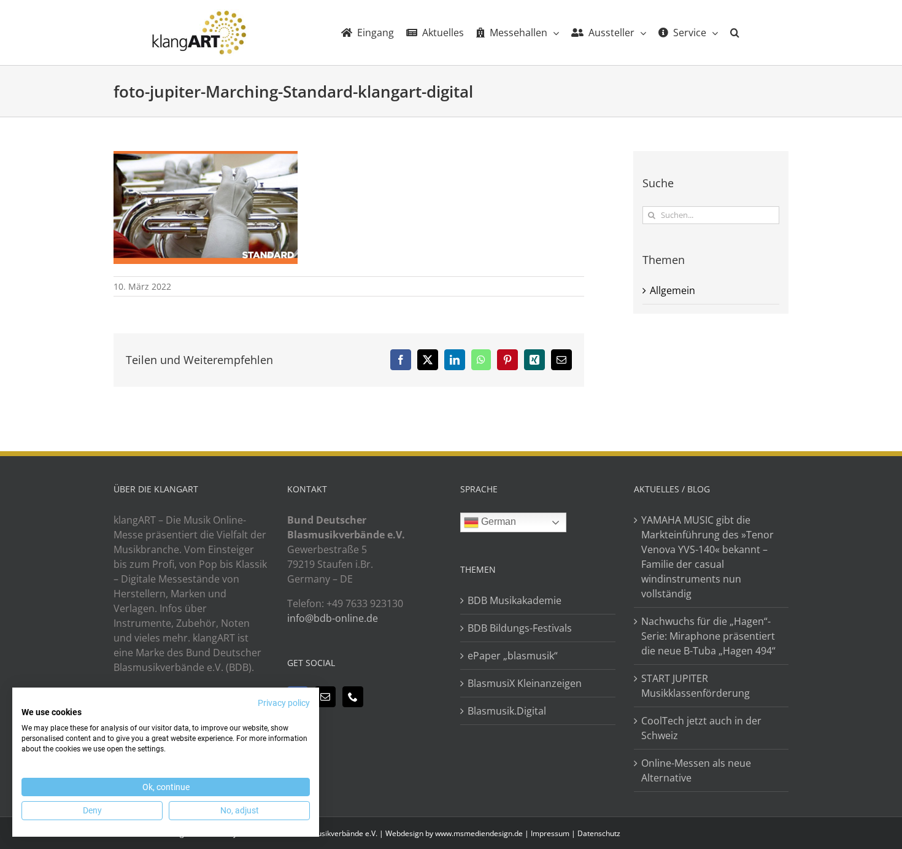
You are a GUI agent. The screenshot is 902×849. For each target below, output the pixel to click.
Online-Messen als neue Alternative (696, 770)
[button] (734, 32)
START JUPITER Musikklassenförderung (695, 686)
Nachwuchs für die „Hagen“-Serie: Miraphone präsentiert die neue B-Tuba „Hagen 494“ (708, 635)
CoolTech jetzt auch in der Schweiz (701, 728)
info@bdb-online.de (332, 618)
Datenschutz (598, 833)
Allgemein (672, 290)
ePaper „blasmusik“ (513, 655)
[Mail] (325, 696)
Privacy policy (284, 703)
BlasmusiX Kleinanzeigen (525, 683)
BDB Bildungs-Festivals (520, 628)
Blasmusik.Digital (507, 711)
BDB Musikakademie (514, 600)
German (497, 521)
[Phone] (352, 696)
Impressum (550, 833)
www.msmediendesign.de (479, 833)
